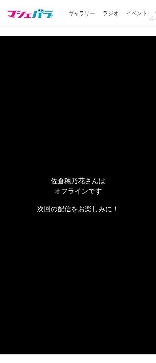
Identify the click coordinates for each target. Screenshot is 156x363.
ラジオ (111, 13)
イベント (136, 13)
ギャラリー (82, 13)
